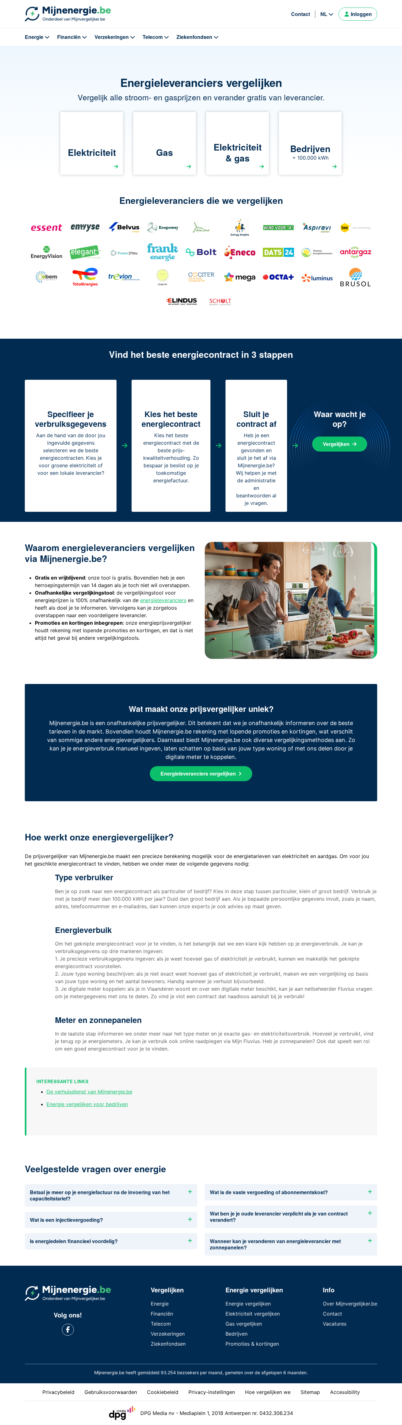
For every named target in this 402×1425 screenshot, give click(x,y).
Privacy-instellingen (211, 1392)
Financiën (69, 36)
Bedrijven (236, 1334)
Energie (34, 36)
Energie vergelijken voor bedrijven (87, 1104)
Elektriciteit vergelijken (252, 1314)
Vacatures (334, 1324)
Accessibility (345, 1392)
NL (323, 14)
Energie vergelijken (248, 1304)
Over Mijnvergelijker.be (350, 1304)
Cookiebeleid (162, 1392)
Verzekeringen (112, 36)
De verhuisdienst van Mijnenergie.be (89, 1092)
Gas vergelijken (243, 1324)
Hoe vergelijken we (268, 1392)
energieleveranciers (163, 600)
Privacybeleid (58, 1392)
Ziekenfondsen (194, 36)
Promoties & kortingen (252, 1344)
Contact (300, 14)
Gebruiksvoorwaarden (110, 1392)
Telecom (153, 36)
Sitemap (310, 1392)
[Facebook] (68, 1330)
